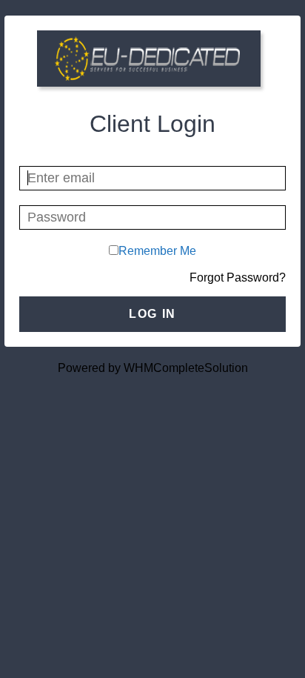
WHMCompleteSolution (186, 368)
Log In (152, 314)
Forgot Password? (238, 277)
